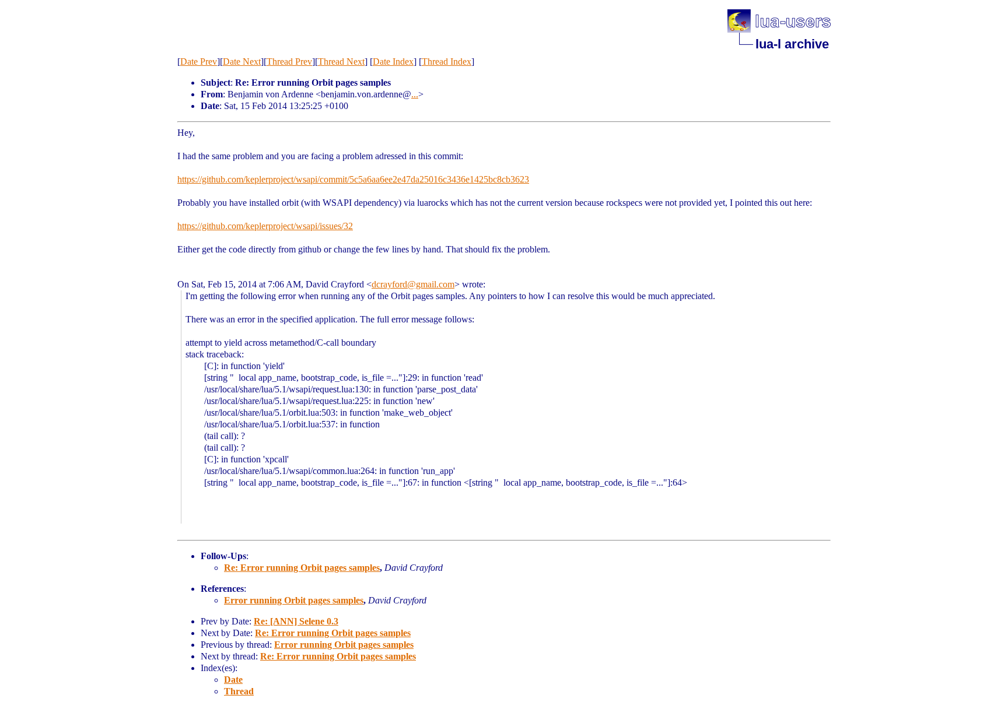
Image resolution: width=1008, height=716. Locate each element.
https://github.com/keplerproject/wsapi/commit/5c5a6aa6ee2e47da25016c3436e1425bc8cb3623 (353, 179)
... (414, 94)
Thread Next (341, 61)
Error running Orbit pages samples (293, 600)
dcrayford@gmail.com (413, 284)
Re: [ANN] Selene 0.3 (296, 621)
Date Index (393, 61)
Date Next (242, 61)
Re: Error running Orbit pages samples (302, 568)
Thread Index (446, 61)
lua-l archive (792, 44)
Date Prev (198, 61)
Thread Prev (289, 61)
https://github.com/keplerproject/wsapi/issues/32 (265, 226)
